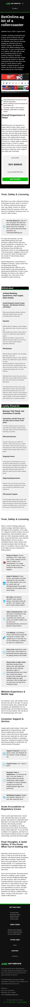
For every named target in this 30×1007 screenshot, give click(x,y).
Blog (15, 945)
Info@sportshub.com (11, 994)
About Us (15, 956)
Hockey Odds (14, 919)
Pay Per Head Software (15, 932)
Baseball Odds (14, 916)
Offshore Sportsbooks (15, 930)
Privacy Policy (12, 1002)
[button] (22, 3)
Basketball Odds (15, 914)
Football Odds (14, 912)
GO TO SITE (15, 179)
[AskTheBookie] (13, 3)
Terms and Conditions (22, 1002)
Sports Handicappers (14, 934)
